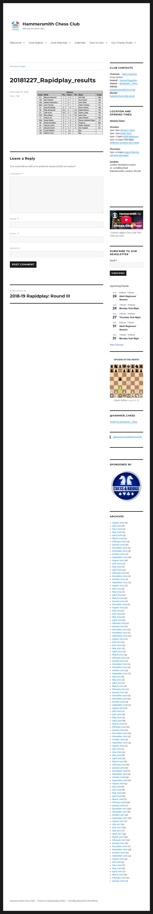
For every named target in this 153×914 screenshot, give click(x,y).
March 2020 (118, 724)
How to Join (97, 42)
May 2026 (117, 532)
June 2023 (117, 614)
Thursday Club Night (130, 317)
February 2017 (119, 840)
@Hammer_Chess (128, 83)
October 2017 (118, 815)
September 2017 (119, 818)
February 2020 (119, 727)
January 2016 (118, 881)
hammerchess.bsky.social (122, 96)
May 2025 (116, 566)
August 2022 (118, 639)
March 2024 (118, 598)
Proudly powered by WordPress (83, 901)
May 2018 (116, 793)
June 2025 (117, 563)
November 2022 (119, 632)
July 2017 (116, 824)
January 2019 (118, 768)
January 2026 (118, 544)
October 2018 (118, 777)
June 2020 (117, 714)
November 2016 (119, 849)
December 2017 (119, 808)
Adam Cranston (129, 74)
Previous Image (17, 66)
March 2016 (118, 874)
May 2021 (116, 680)
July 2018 (116, 786)
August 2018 (118, 783)
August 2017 (118, 821)
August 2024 (118, 585)
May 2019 (116, 755)
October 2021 (118, 670)
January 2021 (118, 692)
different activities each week (124, 143)
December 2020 (119, 695)
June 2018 (116, 790)
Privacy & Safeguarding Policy (52, 901)
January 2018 (118, 805)
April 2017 (117, 834)
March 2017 (117, 837)
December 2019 (119, 733)
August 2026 (118, 522)
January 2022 (118, 661)
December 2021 (119, 664)
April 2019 (117, 758)
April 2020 (117, 720)
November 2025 (119, 551)
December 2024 (119, 576)
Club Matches (59, 42)
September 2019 (120, 742)
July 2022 (116, 642)
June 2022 (117, 645)
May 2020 (116, 717)
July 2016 (116, 862)
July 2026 (116, 526)
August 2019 (118, 746)
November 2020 (119, 698)
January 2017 (118, 843)
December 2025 (119, 548)
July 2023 (116, 610)
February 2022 (119, 658)
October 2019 (118, 739)
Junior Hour (126, 133)
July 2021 (116, 676)
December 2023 (119, 604)
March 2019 (118, 761)
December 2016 (119, 846)
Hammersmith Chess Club (51, 23)
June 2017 (116, 827)
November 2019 (119, 736)
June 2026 (117, 529)
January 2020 (118, 730)
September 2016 (120, 856)
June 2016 (117, 865)
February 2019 (119, 764)
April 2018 (117, 796)
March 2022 (118, 654)
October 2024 (118, 579)
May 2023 (116, 617)
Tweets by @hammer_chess (123, 422)
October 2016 (118, 852)
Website (15, 248)
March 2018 (117, 799)
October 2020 (118, 702)
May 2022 (116, 648)
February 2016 (119, 878)
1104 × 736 (14, 96)
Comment (16, 174)
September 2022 (120, 636)
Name (14, 219)
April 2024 (117, 595)
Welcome (15, 42)
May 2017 (116, 830)
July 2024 (116, 588)
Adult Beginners (131, 136)
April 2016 (117, 871)
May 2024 (116, 592)
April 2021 (117, 683)
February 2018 (119, 802)
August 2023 (118, 607)
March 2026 (118, 538)
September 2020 (120, 705)
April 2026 (117, 535)
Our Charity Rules (121, 42)
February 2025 (119, 573)
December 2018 (119, 771)
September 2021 (119, 673)
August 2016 (118, 859)
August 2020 (118, 708)
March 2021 (117, 686)
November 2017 (119, 812)
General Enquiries (128, 80)
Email (14, 233)
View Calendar (117, 344)
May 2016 (116, 868)
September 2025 (120, 557)
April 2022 (117, 651)
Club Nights (36, 42)
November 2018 (119, 774)
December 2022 (119, 629)
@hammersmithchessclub (122, 90)
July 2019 (116, 749)
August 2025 (118, 560)
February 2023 (119, 623)
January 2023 (118, 626)
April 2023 (117, 620)
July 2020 (116, 711)
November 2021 (119, 667)
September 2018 (119, 780)
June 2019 (117, 752)
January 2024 (118, 601)
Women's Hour (127, 130)
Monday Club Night (129, 308)
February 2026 (119, 541)
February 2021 (119, 689)
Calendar (80, 42)
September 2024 (120, 582)
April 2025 (117, 570)
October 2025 (118, 554)
